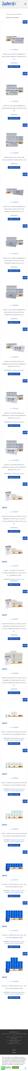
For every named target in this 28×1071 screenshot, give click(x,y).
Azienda (14, 1052)
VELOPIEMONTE (14, 581)
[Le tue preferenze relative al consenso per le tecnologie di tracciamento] (25, 1068)
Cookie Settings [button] (6, 1067)
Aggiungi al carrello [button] (14, 66)
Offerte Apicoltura (15, 738)
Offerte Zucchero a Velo (18, 579)
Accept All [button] (15, 1067)
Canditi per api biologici (18, 370)
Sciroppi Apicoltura (19, 740)
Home (14, 1050)
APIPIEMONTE (14, 63)
